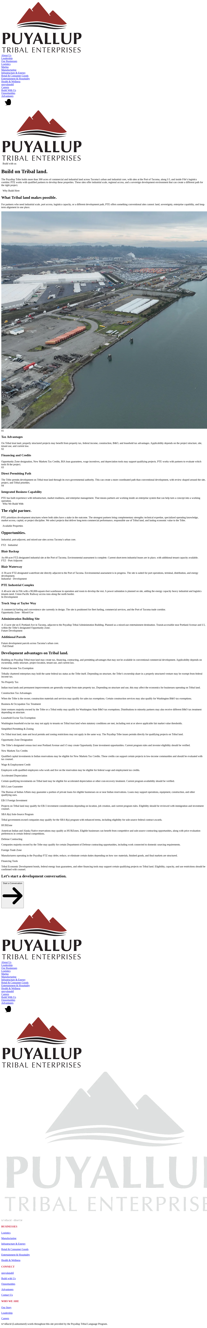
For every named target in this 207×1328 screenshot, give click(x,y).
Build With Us (8, 90)
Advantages (7, 96)
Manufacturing (8, 70)
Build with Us (8, 1278)
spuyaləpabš (7, 84)
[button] (103, 103)
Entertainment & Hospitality (15, 78)
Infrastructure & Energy (13, 72)
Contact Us (7, 1294)
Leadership (7, 58)
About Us (6, 55)
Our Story (6, 1307)
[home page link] (41, 52)
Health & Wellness (10, 81)
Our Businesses (9, 61)
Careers (5, 87)
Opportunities (8, 93)
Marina (5, 67)
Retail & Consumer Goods (14, 75)
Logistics (6, 64)
